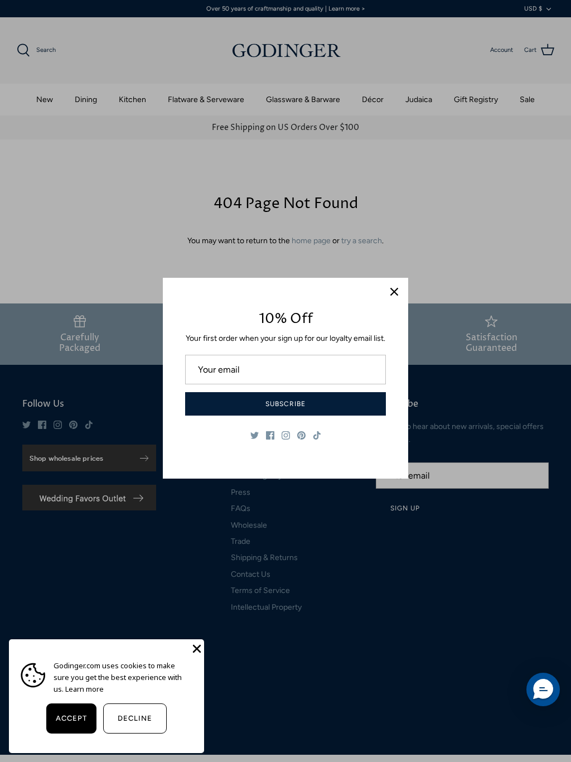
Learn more (84, 689)
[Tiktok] (317, 435)
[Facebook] (270, 435)
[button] (543, 689)
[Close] (394, 291)
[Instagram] (286, 435)
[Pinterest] (301, 435)
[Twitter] (254, 435)
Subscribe (285, 404)
